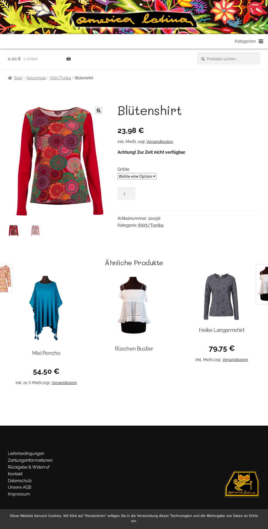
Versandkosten (159, 141)
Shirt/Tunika (60, 78)
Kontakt (15, 473)
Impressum (19, 494)
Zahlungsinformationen (30, 460)
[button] (98, 110)
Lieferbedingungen (26, 453)
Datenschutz (20, 480)
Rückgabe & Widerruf (28, 467)
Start (18, 78)
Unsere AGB (19, 487)
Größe (123, 169)
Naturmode (36, 78)
